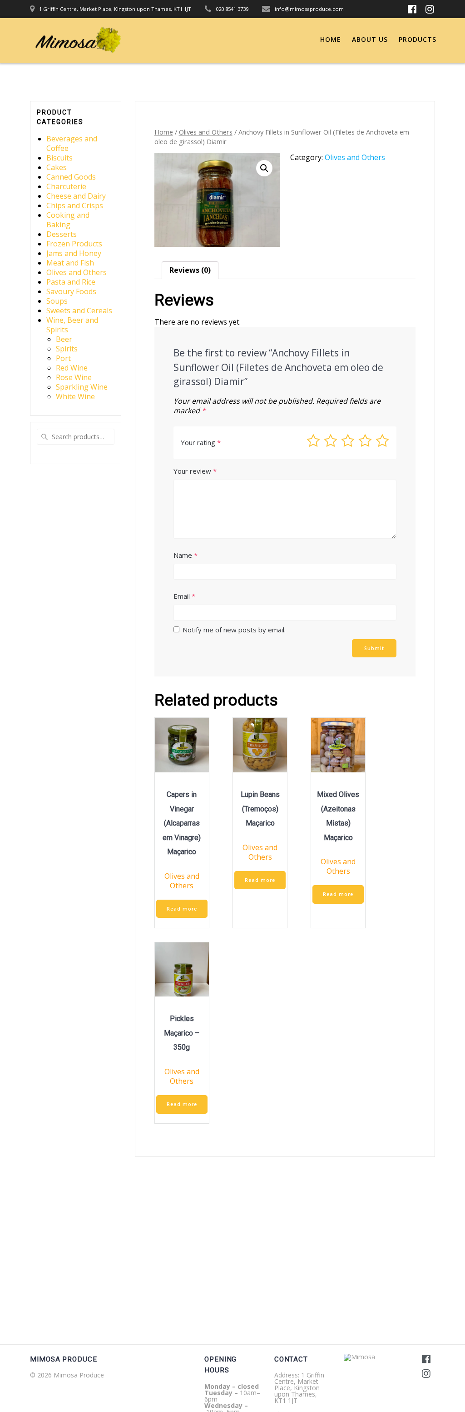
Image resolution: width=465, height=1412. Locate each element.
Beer (64, 339)
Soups (57, 301)
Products (417, 39)
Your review (195, 471)
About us (370, 39)
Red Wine (72, 368)
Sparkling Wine (82, 387)
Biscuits (59, 158)
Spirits (67, 349)
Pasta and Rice (70, 282)
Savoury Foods (71, 291)
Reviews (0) (190, 270)
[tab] (190, 270)
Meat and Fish (70, 263)
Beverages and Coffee (71, 143)
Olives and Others (76, 272)
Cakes (56, 167)
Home (330, 39)
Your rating (201, 442)
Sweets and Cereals (79, 310)
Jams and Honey (73, 253)
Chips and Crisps (74, 205)
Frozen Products (74, 244)
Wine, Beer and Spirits (72, 325)
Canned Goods (71, 177)
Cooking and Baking (67, 220)
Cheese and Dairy (76, 196)
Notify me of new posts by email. (234, 629)
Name (185, 555)
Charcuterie (66, 186)
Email (184, 596)
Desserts (61, 234)
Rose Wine (74, 377)
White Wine (75, 396)
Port (63, 358)
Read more (182, 909)
